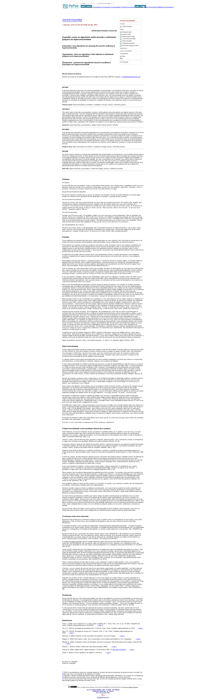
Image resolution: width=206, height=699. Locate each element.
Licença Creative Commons (130, 687)
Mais (123, 56)
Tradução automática (128, 43)
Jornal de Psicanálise (72, 19)
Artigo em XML (126, 34)
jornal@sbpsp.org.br (103, 697)
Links (100, 625)
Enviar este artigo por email (130, 45)
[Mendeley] (121, 56)
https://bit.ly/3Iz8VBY (119, 649)
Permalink (125, 62)
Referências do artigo (128, 36)
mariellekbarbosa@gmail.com (131, 77)
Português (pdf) (126, 32)
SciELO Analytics (127, 26)
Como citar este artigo (129, 39)
